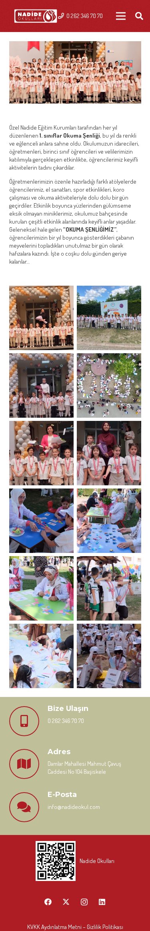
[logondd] (35, 16)
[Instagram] (84, 902)
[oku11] (41, 656)
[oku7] (41, 521)
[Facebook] (48, 902)
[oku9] (41, 588)
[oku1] (41, 318)
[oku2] (109, 318)
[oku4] (109, 385)
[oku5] (41, 453)
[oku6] (109, 453)
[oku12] (109, 656)
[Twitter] (66, 902)
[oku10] (109, 588)
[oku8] (109, 521)
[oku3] (41, 385)
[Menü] (120, 16)
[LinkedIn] (102, 902)
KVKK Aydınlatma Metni (54, 927)
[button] (139, 16)
